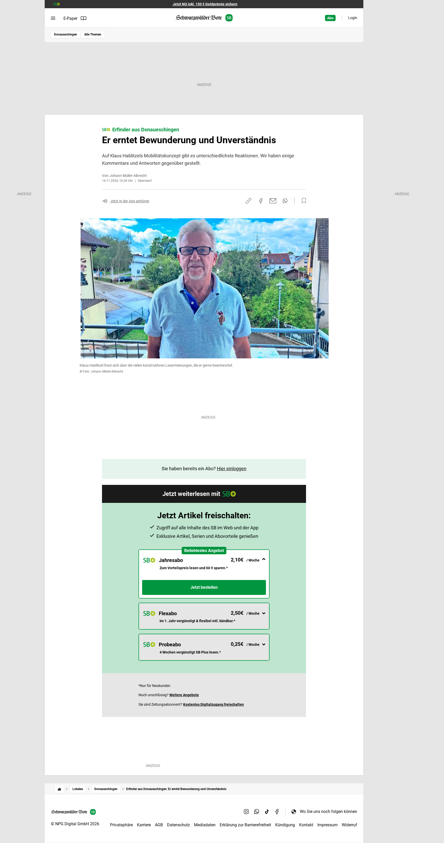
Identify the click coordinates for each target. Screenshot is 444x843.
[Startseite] (59, 789)
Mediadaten (205, 824)
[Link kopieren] (248, 201)
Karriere (144, 824)
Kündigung (285, 824)
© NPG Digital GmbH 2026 (75, 823)
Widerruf (349, 824)
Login (352, 18)
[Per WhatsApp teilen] (285, 201)
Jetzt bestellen (204, 587)
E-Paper (70, 18)
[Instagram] (246, 811)
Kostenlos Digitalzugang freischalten (213, 704)
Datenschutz (178, 824)
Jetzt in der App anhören (129, 201)
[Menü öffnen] (53, 18)
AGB (159, 824)
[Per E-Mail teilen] (273, 201)
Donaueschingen (65, 34)
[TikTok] (267, 811)
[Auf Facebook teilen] (261, 201)
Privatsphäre (121, 824)
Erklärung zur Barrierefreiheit (245, 824)
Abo (330, 18)
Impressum (327, 824)
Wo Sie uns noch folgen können (328, 811)
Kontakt (306, 824)
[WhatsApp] (257, 811)
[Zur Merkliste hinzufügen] (302, 201)
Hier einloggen (231, 468)
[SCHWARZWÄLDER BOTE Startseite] (204, 18)
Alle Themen (92, 34)
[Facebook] (277, 811)
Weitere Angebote (184, 695)
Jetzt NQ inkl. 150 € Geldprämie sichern (205, 4)
